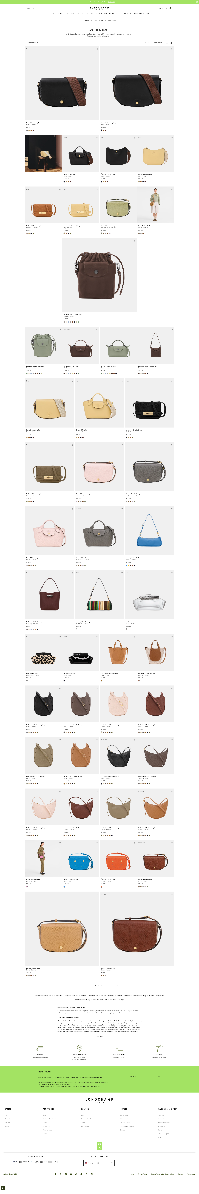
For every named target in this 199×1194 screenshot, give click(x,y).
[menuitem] (99, 1163)
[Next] (97, 83)
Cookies (180, 1174)
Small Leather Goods (49, 1119)
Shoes (45, 1134)
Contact (122, 1130)
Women (95, 20)
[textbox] (93, 1162)
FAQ (6, 1115)
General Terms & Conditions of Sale (162, 1174)
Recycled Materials (164, 1122)
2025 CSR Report (163, 1134)
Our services (124, 1115)
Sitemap (160, 1137)
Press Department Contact (128, 1126)
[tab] (34, 363)
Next (191, 2)
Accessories (46, 1126)
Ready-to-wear (47, 1130)
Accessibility (191, 1174)
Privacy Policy (71, 1084)
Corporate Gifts (125, 1122)
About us (161, 1115)
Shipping (7, 1122)
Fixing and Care (124, 1119)
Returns (7, 1126)
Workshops (161, 1126)
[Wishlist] (97, 49)
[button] (30, 8)
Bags (102, 20)
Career (160, 1130)
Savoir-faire (161, 1119)
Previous (8, 2)
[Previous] (26, 83)
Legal (132, 1174)
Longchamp (86, 20)
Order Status (9, 1119)
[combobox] (99, 1163)
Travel (45, 1122)
